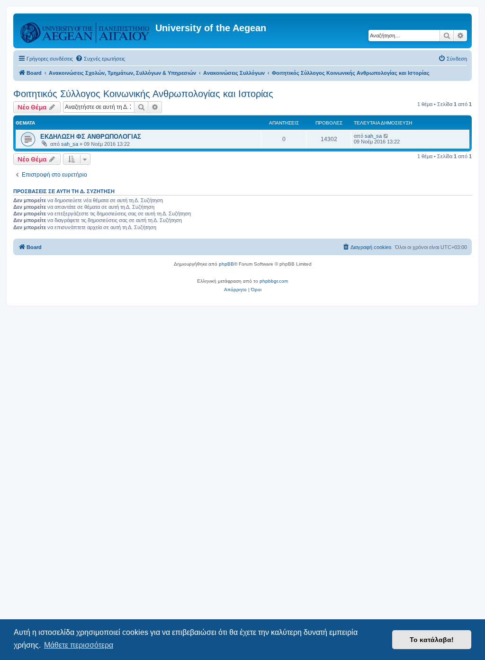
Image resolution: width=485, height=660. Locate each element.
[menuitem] (100, 58)
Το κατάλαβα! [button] (432, 639)
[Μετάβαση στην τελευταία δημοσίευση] (386, 136)
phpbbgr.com (274, 281)
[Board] (85, 31)
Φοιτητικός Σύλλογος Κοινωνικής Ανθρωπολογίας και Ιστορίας (143, 94)
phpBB (226, 264)
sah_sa (69, 144)
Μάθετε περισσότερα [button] (78, 645)
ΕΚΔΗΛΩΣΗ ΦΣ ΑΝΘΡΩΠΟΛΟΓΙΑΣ (90, 136)
